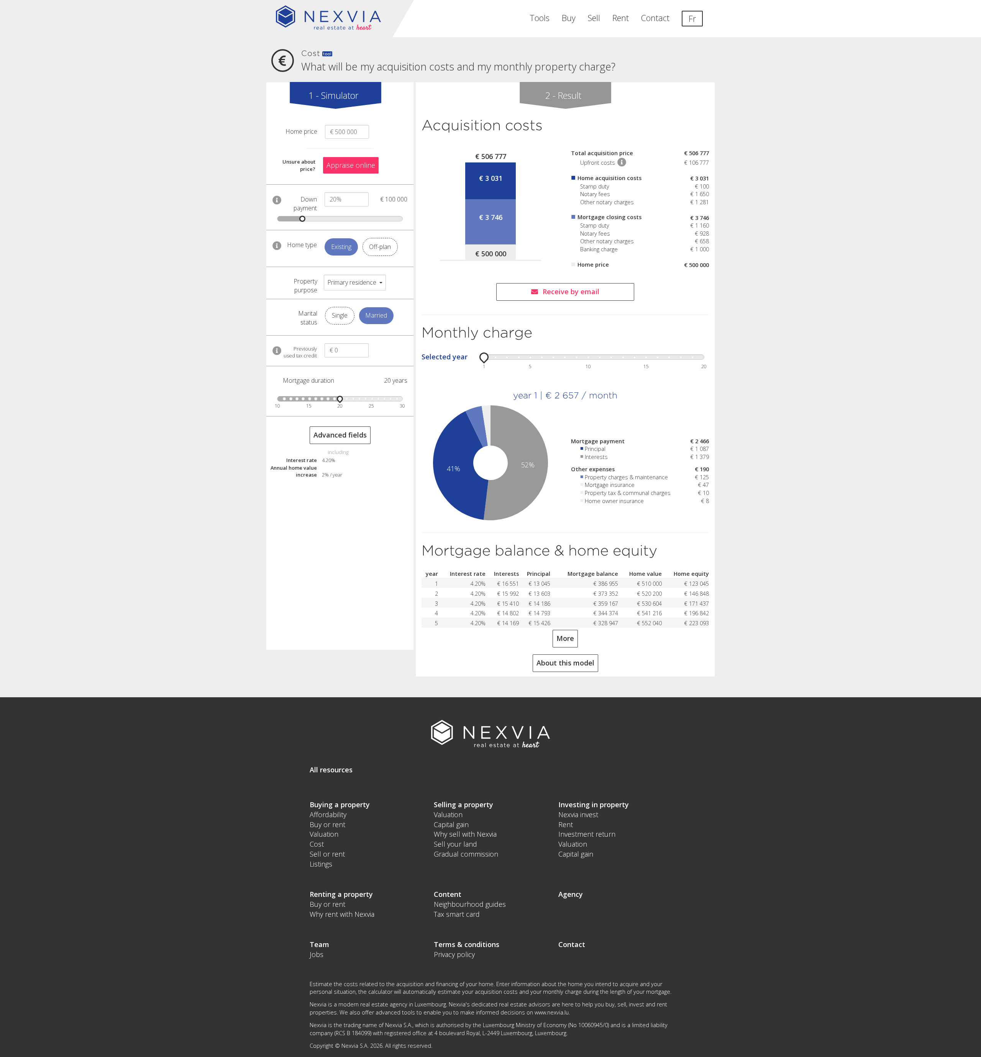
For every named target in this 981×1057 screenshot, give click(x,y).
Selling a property (463, 804)
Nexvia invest (578, 814)
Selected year (445, 356)
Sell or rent (327, 854)
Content (447, 894)
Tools (540, 17)
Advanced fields (340, 434)
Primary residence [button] (351, 282)
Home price (301, 131)
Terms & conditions (466, 944)
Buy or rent (327, 824)
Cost (317, 844)
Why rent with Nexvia (342, 914)
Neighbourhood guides (470, 904)
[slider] (302, 219)
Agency (570, 894)
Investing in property (593, 804)
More (565, 638)
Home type (302, 245)
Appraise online (350, 165)
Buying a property (340, 804)
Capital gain (451, 824)
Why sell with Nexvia (465, 834)
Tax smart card (457, 914)
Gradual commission (466, 854)
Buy (569, 17)
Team (319, 944)
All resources (331, 769)
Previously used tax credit (300, 352)
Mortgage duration (308, 380)
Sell (594, 17)
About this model (565, 662)
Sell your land (455, 844)
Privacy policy (454, 954)
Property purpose (305, 285)
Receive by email (571, 291)
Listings (321, 864)
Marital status (307, 317)
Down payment (305, 203)
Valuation (324, 834)
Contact (655, 17)
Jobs (316, 954)
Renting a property (341, 894)
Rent (620, 17)
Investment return (586, 834)
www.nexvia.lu (552, 1012)
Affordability (328, 814)
